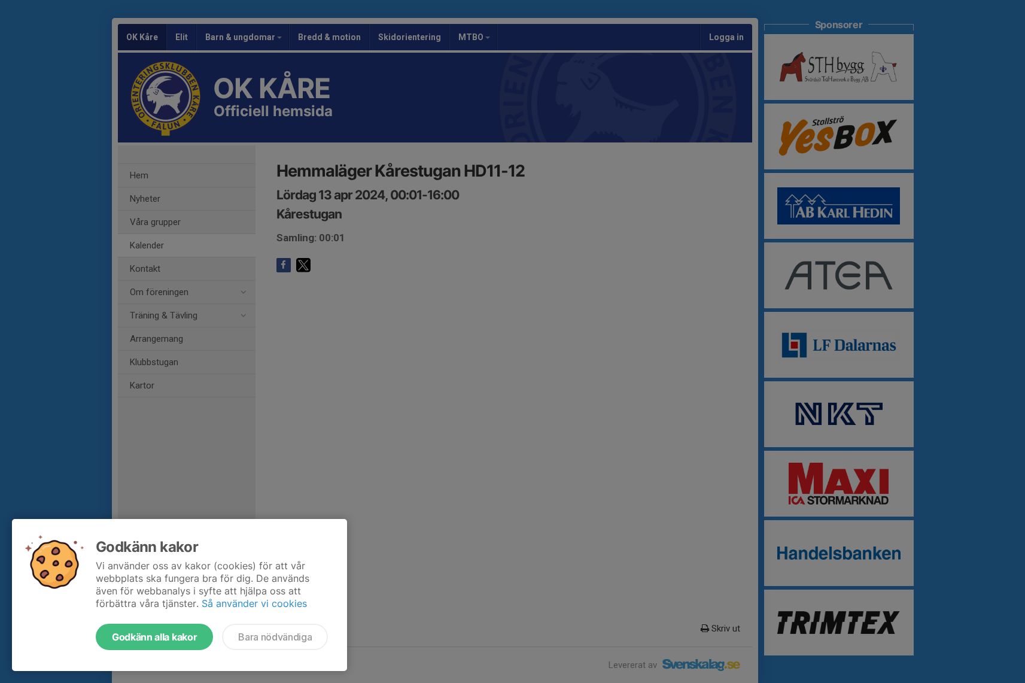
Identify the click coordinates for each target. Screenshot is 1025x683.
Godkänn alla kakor (154, 637)
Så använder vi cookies (254, 603)
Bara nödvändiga (275, 637)
